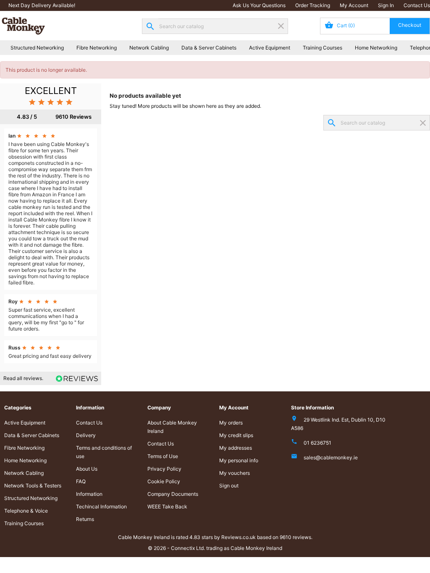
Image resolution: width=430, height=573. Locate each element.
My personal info (238, 460)
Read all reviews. (23, 378)
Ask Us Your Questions (259, 5)
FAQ (81, 481)
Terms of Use (162, 456)
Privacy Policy (164, 469)
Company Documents (172, 494)
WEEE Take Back (167, 506)
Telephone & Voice (26, 511)
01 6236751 (317, 443)
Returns (85, 519)
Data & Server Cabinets (208, 47)
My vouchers (234, 473)
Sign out (229, 485)
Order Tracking (312, 5)
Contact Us (417, 5)
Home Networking (376, 47)
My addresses (235, 448)
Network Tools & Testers (32, 485)
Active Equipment (269, 47)
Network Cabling (149, 47)
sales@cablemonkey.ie (331, 457)
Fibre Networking (96, 47)
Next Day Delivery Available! (41, 5)
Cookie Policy (163, 481)
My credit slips (236, 435)
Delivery (86, 435)
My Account (354, 5)
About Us (86, 469)
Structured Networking (37, 47)
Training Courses (322, 47)
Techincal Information (101, 506)
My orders (231, 422)
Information (89, 494)
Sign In (386, 5)
